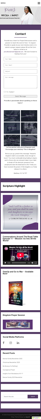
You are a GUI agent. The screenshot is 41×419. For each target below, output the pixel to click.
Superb (27, 417)
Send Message (20, 96)
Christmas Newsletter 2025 (11, 362)
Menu (3, 3)
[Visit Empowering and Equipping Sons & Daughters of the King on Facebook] (3, 343)
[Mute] (32, 263)
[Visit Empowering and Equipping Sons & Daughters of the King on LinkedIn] (18, 343)
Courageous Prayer (9, 370)
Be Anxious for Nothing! (10, 366)
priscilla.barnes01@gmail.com (13, 52)
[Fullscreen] (36, 263)
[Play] (5, 263)
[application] (20, 255)
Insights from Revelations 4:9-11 (13, 373)
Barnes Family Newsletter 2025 (12, 358)
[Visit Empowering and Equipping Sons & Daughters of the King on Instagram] (10, 343)
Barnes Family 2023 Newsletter (12, 377)
